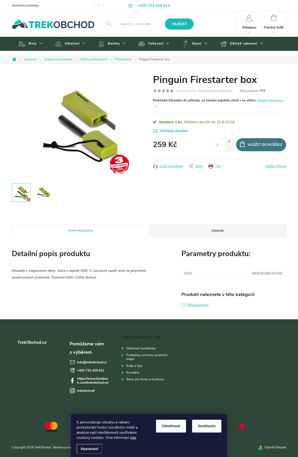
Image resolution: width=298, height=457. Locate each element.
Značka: (275, 166)
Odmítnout (171, 426)
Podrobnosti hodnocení (215, 91)
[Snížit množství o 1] (229, 148)
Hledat (179, 24)
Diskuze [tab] (218, 231)
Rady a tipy (134, 366)
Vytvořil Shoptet (275, 447)
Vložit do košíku (265, 144)
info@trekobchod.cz (92, 362)
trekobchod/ (86, 390)
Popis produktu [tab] (80, 231)
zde (133, 437)
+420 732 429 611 (90, 370)
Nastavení (89, 448)
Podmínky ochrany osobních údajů (146, 357)
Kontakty (132, 372)
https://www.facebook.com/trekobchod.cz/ (92, 380)
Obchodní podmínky (25, 5)
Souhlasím (207, 426)
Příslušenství (198, 305)
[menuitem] (30, 44)
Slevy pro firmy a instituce (145, 379)
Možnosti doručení (174, 130)
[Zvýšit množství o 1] (229, 141)
